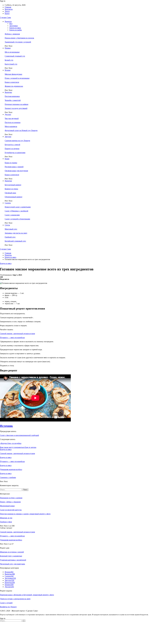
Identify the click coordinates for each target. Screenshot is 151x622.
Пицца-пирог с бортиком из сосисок (19, 38)
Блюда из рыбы (15, 30)
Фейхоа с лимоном (12, 34)
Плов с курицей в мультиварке (17, 78)
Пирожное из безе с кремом (11, 498)
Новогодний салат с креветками (18, 207)
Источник (6, 425)
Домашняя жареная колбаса (11, 540)
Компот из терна (11, 189)
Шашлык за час (6, 518)
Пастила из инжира (12, 122)
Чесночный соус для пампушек (12, 564)
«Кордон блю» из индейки (10, 443)
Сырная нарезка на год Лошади (17, 141)
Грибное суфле (6, 522)
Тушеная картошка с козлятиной (13, 560)
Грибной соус (10, 237)
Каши (7, 159)
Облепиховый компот (13, 197)
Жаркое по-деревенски (14, 86)
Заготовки (13, 26)
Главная (8, 7)
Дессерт (8, 114)
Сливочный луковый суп (15, 56)
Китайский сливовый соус (15, 241)
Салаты (8, 203)
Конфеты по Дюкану (8, 607)
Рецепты (8, 21)
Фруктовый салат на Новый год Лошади (21, 130)
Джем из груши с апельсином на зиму (15, 599)
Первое (8, 48)
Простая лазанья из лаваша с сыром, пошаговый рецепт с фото (25, 514)
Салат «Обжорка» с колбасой (16, 211)
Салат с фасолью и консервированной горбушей (19, 435)
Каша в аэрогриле (12, 82)
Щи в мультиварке (12, 52)
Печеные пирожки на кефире (16, 104)
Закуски (8, 137)
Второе (7, 70)
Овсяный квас (10, 193)
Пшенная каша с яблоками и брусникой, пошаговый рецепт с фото (27, 595)
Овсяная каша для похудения (16, 171)
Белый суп (9, 60)
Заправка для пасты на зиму (16, 233)
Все (10, 24)
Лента (7, 11)
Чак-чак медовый (12, 118)
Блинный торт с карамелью (11, 556)
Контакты (9, 9)
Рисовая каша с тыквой (14, 167)
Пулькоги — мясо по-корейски (12, 338)
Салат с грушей (6, 603)
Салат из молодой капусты (11, 510)
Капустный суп (11, 64)
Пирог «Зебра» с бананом (10, 502)
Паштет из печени (12, 149)
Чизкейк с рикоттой (13, 100)
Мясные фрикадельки (13, 74)
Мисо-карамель (11, 126)
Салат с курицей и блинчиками (17, 219)
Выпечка (8, 92)
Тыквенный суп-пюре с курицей (18, 42)
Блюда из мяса (15, 28)
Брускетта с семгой (12, 145)
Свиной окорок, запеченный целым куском (17, 334)
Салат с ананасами (12, 215)
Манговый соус (11, 229)
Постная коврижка (12, 96)
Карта (7, 13)
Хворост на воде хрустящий (16, 108)
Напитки (8, 181)
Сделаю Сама (5, 17)
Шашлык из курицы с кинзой (12, 552)
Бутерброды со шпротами (15, 153)
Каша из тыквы (11, 163)
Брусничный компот (13, 185)
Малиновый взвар (7, 506)
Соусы (7, 225)
